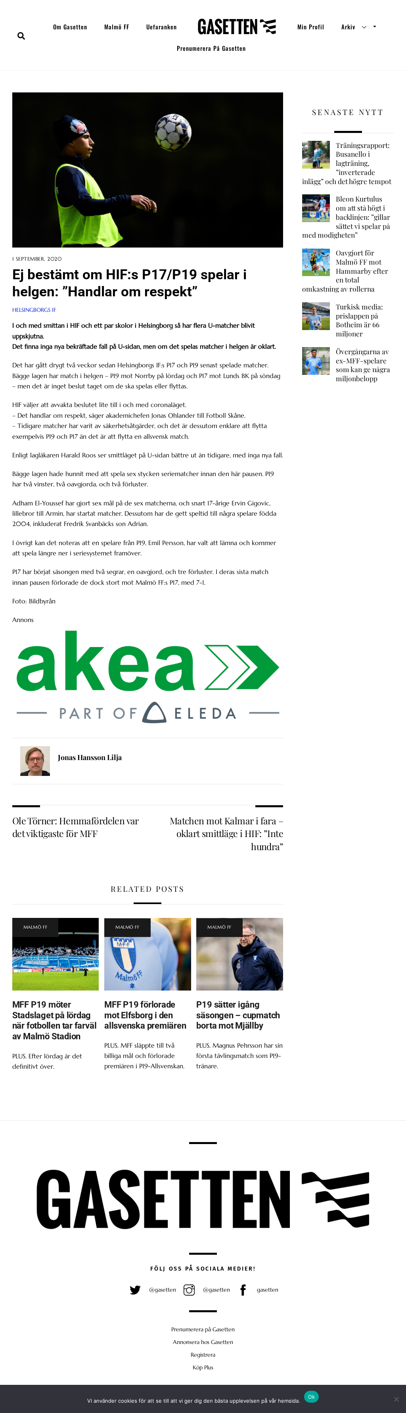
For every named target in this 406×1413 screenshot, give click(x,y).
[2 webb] (147, 725)
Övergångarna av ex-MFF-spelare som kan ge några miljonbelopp (363, 365)
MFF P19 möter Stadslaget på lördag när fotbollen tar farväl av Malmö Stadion (54, 1020)
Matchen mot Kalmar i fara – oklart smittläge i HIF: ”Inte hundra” (226, 833)
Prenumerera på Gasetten (211, 48)
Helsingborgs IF (34, 309)
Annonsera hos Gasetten (203, 1342)
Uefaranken (161, 26)
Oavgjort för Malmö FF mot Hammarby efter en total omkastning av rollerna (345, 270)
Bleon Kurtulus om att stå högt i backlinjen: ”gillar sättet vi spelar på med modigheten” (346, 216)
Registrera (203, 1354)
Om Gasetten (70, 26)
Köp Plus (203, 1367)
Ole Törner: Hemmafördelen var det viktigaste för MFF (75, 826)
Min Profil (310, 26)
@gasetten (161, 1289)
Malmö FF (116, 26)
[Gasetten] (237, 26)
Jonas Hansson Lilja (90, 757)
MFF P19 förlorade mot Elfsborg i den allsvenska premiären (145, 1015)
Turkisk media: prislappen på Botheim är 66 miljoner (359, 320)
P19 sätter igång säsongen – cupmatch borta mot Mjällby (238, 1015)
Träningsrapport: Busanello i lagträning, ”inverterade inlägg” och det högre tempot (346, 163)
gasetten (266, 1289)
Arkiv (348, 26)
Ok (311, 1397)
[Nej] (396, 1399)
